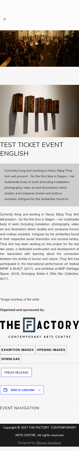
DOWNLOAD (10, 359)
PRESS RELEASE (16, 372)
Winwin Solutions (48, 443)
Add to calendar (23, 390)
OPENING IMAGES (51, 350)
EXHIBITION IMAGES (17, 350)
